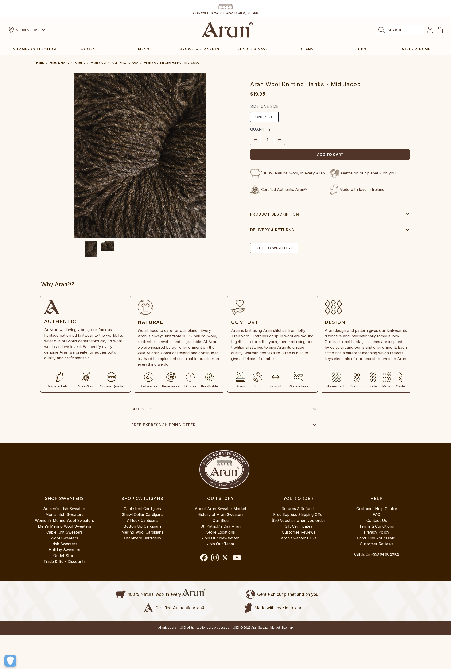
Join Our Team (220, 543)
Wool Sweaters (64, 538)
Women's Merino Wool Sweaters (64, 520)
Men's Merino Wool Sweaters (64, 526)
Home (40, 62)
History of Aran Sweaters (220, 514)
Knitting (80, 62)
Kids (361, 49)
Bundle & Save (252, 49)
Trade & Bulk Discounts (64, 561)
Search (395, 30)
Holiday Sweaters (64, 549)
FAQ (376, 514)
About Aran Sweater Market (220, 508)
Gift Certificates (298, 526)
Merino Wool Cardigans (142, 532)
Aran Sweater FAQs (298, 538)
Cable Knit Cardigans (142, 508)
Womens (89, 49)
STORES (22, 30)
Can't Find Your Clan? (376, 538)
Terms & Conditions (376, 526)
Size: (264, 106)
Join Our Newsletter (220, 538)
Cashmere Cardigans (142, 538)
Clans (307, 49)
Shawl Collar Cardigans (142, 514)
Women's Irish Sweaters (64, 508)
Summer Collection (34, 49)
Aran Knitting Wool (125, 62)
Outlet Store (64, 555)
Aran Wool (98, 62)
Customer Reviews (298, 532)
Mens (143, 49)
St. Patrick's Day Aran (220, 526)
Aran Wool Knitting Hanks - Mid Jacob (172, 62)
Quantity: (261, 129)
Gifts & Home (416, 49)
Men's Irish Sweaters (64, 514)
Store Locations (220, 532)
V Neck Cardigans (142, 520)
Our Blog (221, 520)
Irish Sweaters (64, 543)
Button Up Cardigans (142, 526)
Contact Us (376, 520)
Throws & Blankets (198, 49)
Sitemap (287, 627)
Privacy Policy (376, 532)
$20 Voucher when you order (298, 520)
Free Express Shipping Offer (164, 424)
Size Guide (143, 409)
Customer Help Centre (376, 508)
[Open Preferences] (10, 661)
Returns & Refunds (298, 508)
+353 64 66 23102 (385, 554)
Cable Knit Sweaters (64, 532)
